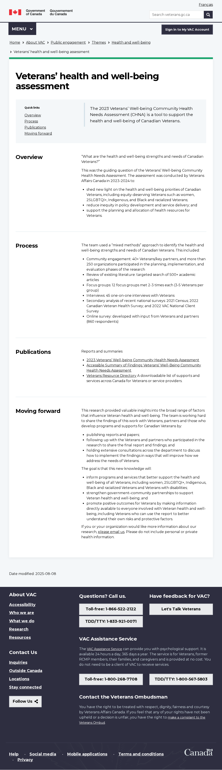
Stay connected (25, 687)
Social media (42, 754)
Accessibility (22, 604)
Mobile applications (87, 754)
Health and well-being (131, 42)
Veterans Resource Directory (111, 376)
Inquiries (18, 662)
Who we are (21, 612)
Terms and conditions (141, 754)
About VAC (35, 42)
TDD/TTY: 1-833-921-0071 (111, 621)
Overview (32, 115)
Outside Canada (25, 670)
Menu (20, 28)
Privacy (25, 759)
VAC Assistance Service (104, 649)
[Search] (208, 15)
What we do (21, 621)
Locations (19, 679)
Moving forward (38, 133)
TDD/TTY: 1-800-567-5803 (181, 679)
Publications (35, 127)
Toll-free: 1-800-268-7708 (111, 679)
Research (18, 629)
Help (13, 754)
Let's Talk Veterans (181, 609)
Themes (99, 42)
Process (31, 121)
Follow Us (27, 703)
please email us (111, 532)
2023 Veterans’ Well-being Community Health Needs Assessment (143, 360)
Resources (20, 637)
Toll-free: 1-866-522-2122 (111, 609)
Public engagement (68, 42)
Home (15, 42)
